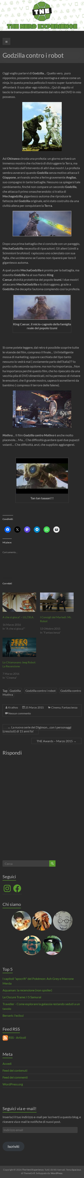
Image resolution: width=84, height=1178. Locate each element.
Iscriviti (13, 1146)
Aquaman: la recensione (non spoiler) (27, 990)
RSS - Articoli (17, 1037)
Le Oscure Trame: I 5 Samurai (22, 997)
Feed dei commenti (15, 1077)
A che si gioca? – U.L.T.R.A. (18, 617)
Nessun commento (19, 713)
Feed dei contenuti (15, 1070)
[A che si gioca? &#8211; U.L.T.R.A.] (19, 602)
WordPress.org (13, 1084)
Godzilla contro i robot (40, 690)
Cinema (56, 707)
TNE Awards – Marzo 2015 (56, 741)
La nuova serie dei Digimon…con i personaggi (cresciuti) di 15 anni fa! (37, 729)
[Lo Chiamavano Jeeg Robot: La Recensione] (19, 647)
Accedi (7, 1063)
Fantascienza (69, 707)
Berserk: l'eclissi (13, 1015)
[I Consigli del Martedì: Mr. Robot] (57, 602)
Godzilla (15, 690)
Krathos (13, 707)
